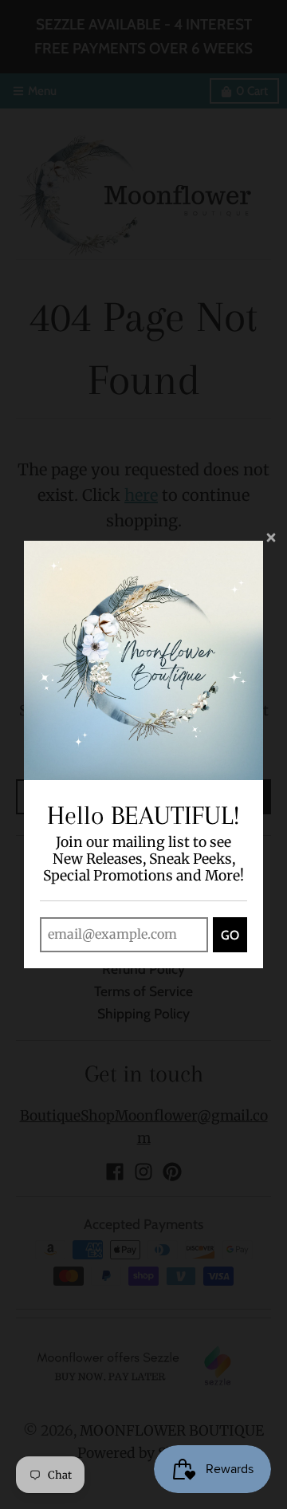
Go (230, 935)
